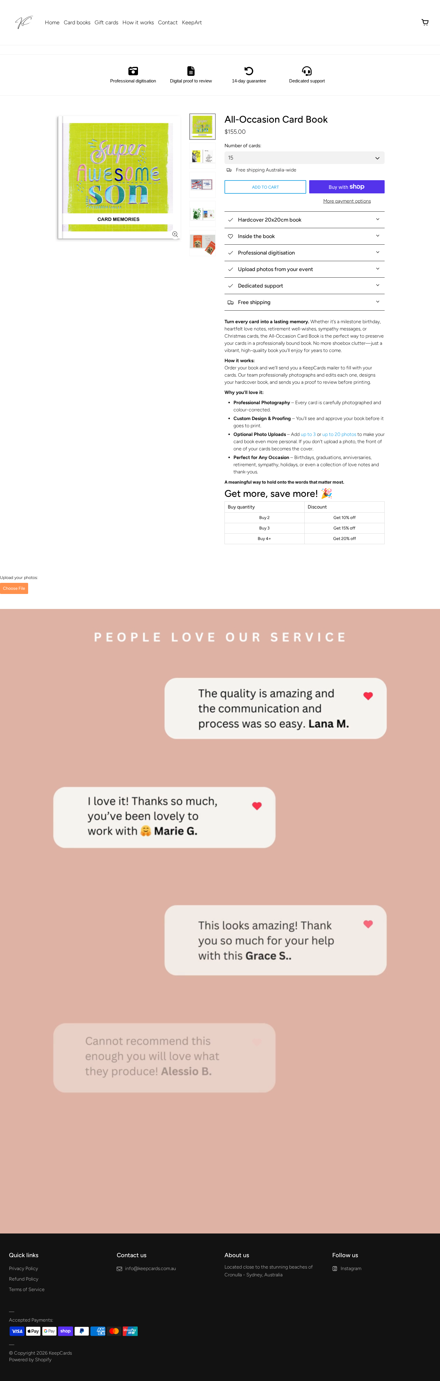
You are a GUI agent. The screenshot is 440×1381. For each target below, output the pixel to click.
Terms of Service (27, 1289)
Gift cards (106, 22)
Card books (77, 22)
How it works (138, 22)
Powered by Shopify (30, 1359)
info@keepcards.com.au (150, 1268)
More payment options (347, 201)
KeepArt (192, 22)
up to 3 (308, 434)
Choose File (14, 588)
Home (52, 22)
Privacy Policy (23, 1268)
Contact (168, 22)
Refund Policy (23, 1279)
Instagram (351, 1268)
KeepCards (60, 1353)
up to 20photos (339, 434)
